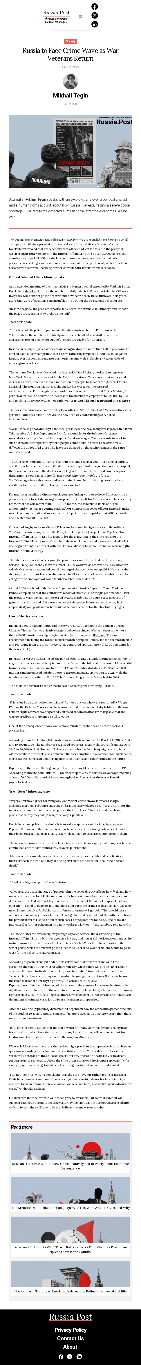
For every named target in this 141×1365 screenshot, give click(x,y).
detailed (30, 291)
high (106, 677)
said (54, 625)
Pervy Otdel (65, 532)
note (23, 768)
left (85, 499)
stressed (67, 712)
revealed (31, 249)
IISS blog (98, 635)
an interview (111, 824)
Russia (56, 12)
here (74, 1084)
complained (27, 593)
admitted (28, 415)
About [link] (70, 1347)
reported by (100, 565)
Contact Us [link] (70, 1338)
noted (50, 658)
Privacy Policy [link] (70, 1330)
